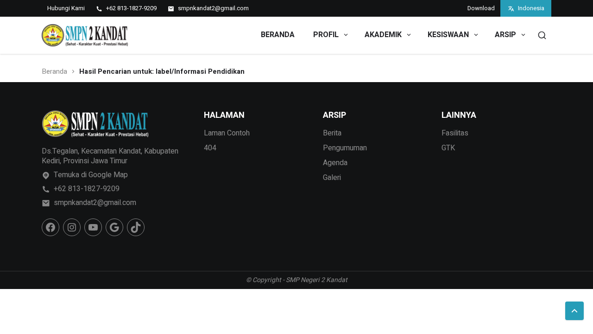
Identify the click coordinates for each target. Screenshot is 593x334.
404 (210, 148)
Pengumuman (345, 148)
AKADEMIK (383, 34)
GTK (448, 148)
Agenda (335, 162)
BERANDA (278, 34)
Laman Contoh (227, 133)
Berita (332, 133)
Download (481, 8)
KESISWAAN (448, 34)
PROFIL (326, 34)
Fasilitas (455, 133)
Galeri (332, 177)
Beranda (54, 71)
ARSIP (505, 34)
